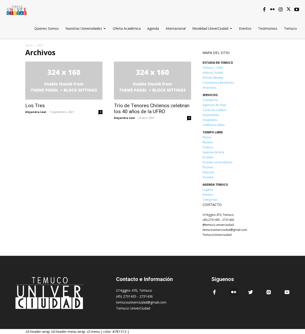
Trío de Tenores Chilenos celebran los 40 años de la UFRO (151, 108)
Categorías (210, 200)
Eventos (245, 28)
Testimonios (267, 28)
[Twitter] (288, 9)
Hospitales (210, 120)
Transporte (210, 100)
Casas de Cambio (214, 110)
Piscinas (208, 167)
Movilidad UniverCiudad (210, 28)
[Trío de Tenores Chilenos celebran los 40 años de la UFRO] (152, 81)
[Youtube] (296, 9)
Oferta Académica (127, 28)
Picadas (208, 157)
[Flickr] (272, 9)
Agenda (153, 28)
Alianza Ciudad (213, 73)
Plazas (207, 137)
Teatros (208, 147)
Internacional (176, 28)
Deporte (208, 172)
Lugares (208, 190)
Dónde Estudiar (213, 78)
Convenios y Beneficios (218, 83)
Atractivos (209, 88)
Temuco (290, 28)
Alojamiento (211, 115)
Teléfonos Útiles (213, 125)
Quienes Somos (46, 28)
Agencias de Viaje (214, 105)
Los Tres (35, 105)
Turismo (208, 177)
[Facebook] (264, 9)
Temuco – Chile (213, 68)
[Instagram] (280, 9)
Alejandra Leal (35, 112)
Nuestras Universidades (84, 28)
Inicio (28, 45)
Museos (208, 142)
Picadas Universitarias (217, 162)
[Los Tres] (63, 81)
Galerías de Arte (213, 152)
